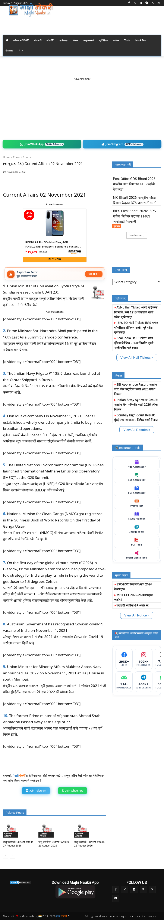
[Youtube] (115, 898)
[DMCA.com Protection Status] (20, 882)
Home (6, 157)
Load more (135, 235)
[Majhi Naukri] (32, 10)
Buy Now (54, 259)
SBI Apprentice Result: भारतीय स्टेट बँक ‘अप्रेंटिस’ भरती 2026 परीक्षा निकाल (135, 389)
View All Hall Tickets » (136, 357)
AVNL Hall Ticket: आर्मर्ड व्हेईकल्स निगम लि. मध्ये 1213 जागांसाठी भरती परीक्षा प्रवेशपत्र (135, 312)
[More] (96, 178)
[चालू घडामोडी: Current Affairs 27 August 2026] (11, 829)
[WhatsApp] (158, 3)
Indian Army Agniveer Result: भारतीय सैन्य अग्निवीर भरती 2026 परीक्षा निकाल (136, 404)
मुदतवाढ (117, 226)
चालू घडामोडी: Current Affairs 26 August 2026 (53, 844)
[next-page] (12, 855)
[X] (152, 3)
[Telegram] (146, 3)
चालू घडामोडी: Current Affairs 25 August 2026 (89, 844)
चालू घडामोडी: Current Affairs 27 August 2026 (18, 844)
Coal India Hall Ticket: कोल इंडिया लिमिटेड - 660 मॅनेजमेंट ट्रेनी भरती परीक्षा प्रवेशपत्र (133, 343)
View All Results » (136, 430)
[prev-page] (5, 855)
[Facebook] (128, 3)
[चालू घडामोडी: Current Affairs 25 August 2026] (82, 829)
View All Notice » (136, 615)
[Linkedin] (140, 3)
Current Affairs (22, 157)
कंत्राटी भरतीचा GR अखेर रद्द (132, 605)
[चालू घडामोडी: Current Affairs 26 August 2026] (46, 829)
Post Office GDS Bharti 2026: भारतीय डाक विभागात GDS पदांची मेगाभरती (134, 184)
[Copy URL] (86, 178)
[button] (156, 22)
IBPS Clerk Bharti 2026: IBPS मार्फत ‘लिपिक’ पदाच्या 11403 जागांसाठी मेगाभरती (134, 216)
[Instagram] (134, 3)
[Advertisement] (82, 107)
